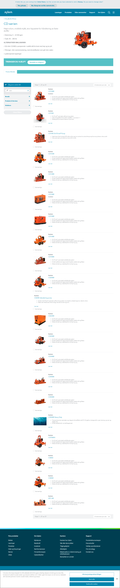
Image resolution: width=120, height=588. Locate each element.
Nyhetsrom (37, 540)
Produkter (68, 12)
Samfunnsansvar (39, 549)
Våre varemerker (80, 12)
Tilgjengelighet (64, 546)
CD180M (51, 257)
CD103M (51, 154)
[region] (60, 579)
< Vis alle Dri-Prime (10, 19)
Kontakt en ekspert (37, 62)
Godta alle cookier (92, 584)
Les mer (50, 103)
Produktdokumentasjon (93, 540)
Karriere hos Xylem (66, 540)
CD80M (50, 478)
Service (10, 552)
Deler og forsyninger (14, 549)
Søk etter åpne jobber (66, 543)
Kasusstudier (90, 543)
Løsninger (58, 12)
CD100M (51, 91)
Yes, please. (22, 5)
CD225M (51, 316)
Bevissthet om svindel (67, 557)
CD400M (51, 377)
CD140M (51, 174)
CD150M (51, 194)
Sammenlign (38, 106)
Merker (10, 540)
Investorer (37, 546)
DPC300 (51, 498)
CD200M (51, 277)
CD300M (51, 356)
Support (92, 12)
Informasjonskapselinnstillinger (91, 574)
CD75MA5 (51, 437)
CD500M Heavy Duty (55, 417)
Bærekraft (37, 543)
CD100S (51, 113)
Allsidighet (63, 549)
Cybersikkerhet (38, 555)
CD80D (50, 458)
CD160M (51, 236)
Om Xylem (101, 12)
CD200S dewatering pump (43, 298)
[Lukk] (117, 579)
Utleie (10, 555)
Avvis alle (92, 579)
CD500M (51, 397)
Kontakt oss (89, 552)
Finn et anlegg (90, 549)
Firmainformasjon (39, 552)
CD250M (51, 336)
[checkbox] (33, 106)
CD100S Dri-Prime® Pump (56, 133)
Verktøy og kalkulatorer (93, 546)
